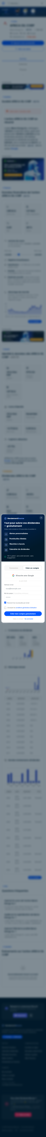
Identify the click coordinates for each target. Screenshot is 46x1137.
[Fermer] (41, 518)
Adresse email (8, 585)
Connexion (13, 568)
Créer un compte (32, 568)
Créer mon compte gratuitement (23, 613)
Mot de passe (16, 593)
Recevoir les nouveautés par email (18, 603)
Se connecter (29, 619)
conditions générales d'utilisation (26, 608)
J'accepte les (22, 608)
